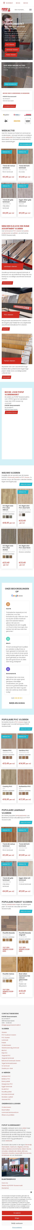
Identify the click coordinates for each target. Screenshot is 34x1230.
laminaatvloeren (21, 815)
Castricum (13, 1147)
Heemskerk (5, 1147)
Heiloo (4, 1149)
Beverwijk (29, 1145)
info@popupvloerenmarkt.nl (11, 1025)
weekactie (8, 137)
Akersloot (9, 1149)
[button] (31, 1192)
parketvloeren (11, 904)
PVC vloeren (17, 231)
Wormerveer (27, 1153)
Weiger (17, 1218)
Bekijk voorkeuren (17, 1223)
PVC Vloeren (10, 45)
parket (26, 231)
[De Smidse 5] (4, 2)
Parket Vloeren (11, 55)
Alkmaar (24, 1151)
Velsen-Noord (26, 1149)
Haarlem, (12, 1153)
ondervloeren (6, 233)
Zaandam (5, 1153)
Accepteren (17, 1213)
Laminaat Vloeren (12, 50)
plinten (15, 233)
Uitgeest (20, 1147)
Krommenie (17, 1149)
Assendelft (18, 1153)
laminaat (8, 231)
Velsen (19, 1151)
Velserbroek (12, 1151)
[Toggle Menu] (30, 9)
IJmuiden (5, 1151)
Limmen (26, 1147)
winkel (24, 1128)
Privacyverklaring (17, 1227)
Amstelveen (6, 1155)
